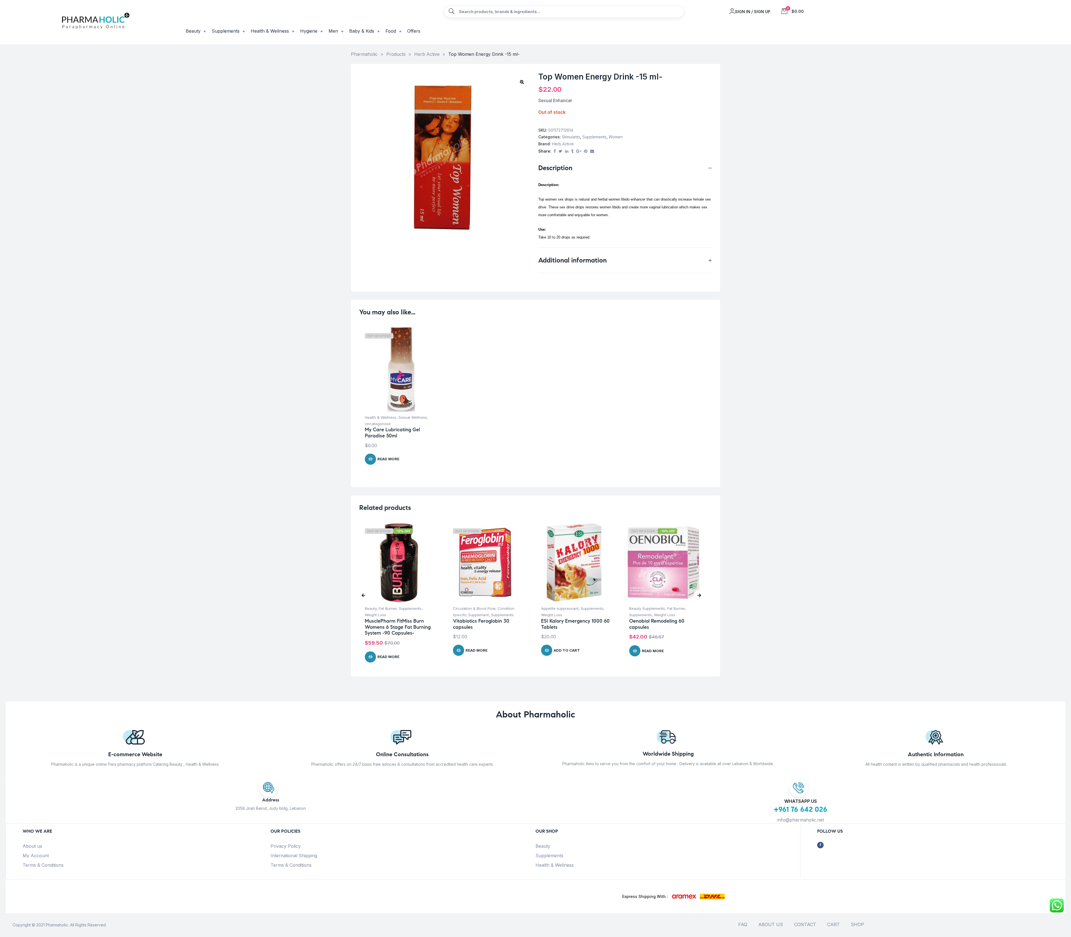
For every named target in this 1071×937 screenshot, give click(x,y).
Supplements (594, 136)
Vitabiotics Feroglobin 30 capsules (481, 624)
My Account (36, 855)
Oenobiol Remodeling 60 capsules (656, 624)
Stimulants (571, 136)
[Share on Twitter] (560, 151)
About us (32, 846)
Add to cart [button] (567, 650)
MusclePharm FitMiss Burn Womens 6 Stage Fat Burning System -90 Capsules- (398, 627)
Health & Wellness (380, 417)
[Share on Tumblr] (572, 151)
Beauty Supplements (647, 608)
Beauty (371, 608)
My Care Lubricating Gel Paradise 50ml (392, 433)
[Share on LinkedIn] (567, 151)
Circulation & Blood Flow (474, 608)
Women (616, 136)
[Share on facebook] (554, 151)
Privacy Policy (286, 846)
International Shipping (294, 855)
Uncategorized (377, 423)
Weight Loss (375, 615)
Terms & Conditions (43, 865)
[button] (522, 82)
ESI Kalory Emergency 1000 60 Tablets (575, 624)
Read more (388, 459)
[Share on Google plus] (579, 151)
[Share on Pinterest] (586, 151)
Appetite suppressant (559, 608)
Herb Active (563, 143)
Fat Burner (388, 608)
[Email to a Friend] (592, 151)
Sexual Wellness (413, 417)
